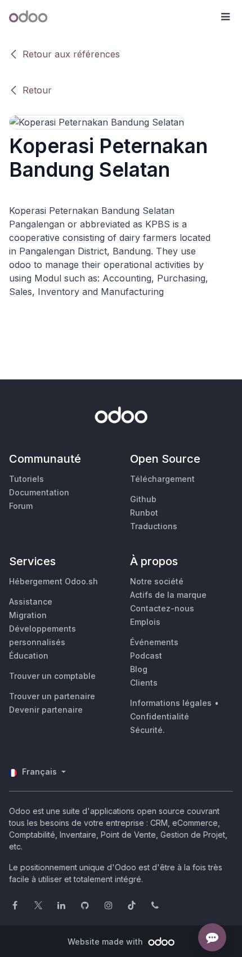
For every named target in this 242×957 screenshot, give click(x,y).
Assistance (30, 601)
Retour (37, 90)
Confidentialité (159, 716)
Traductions (153, 526)
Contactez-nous (162, 608)
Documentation (39, 492)
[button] (225, 17)
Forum (21, 506)
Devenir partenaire (46, 709)
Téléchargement (162, 479)
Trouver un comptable (52, 676)
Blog (138, 669)
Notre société (156, 581)
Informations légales (171, 703)
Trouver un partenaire (52, 696)
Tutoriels (26, 479)
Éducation (28, 655)
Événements (154, 642)
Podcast (146, 655)
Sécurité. (147, 730)
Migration (28, 615)
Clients (144, 682)
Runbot (144, 512)
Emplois (145, 622)
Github (143, 499)
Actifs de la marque (168, 595)
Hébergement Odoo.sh (53, 581)
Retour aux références (71, 54)
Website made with (106, 941)
